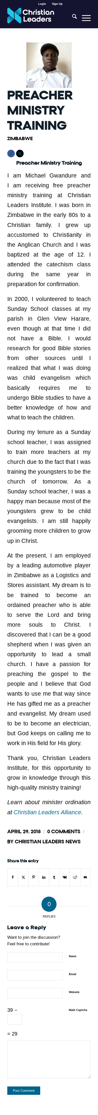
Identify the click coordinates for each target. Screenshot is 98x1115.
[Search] (72, 18)
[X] (20, 153)
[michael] (49, 65)
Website (74, 992)
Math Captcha (78, 1009)
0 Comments (63, 831)
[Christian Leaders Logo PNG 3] (40, 18)
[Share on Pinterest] (34, 877)
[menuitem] (42, 4)
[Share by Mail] (85, 877)
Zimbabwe (20, 138)
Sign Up (57, 3)
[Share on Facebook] (13, 877)
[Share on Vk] (65, 877)
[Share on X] (23, 877)
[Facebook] (11, 153)
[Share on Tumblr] (54, 877)
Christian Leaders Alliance (47, 812)
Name (72, 956)
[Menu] (84, 18)
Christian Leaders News (48, 842)
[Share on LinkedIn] (44, 877)
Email (72, 974)
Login (42, 3)
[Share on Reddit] (75, 877)
